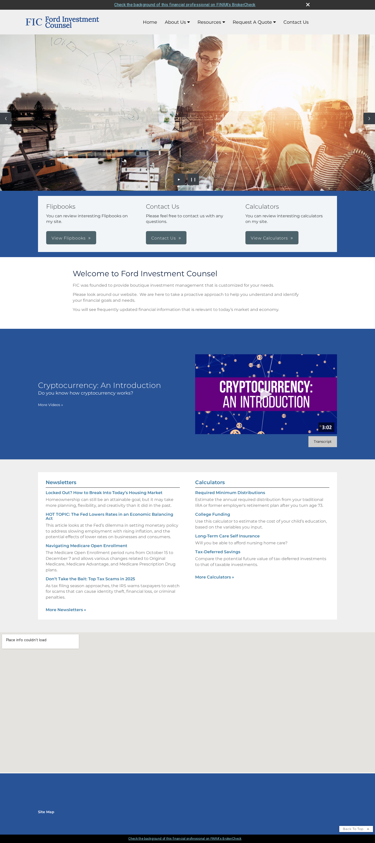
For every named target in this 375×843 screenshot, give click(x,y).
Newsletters (61, 482)
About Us (175, 22)
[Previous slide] (5, 118)
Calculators (210, 482)
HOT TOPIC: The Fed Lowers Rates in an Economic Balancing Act (109, 516)
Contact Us (296, 22)
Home (150, 22)
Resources (209, 22)
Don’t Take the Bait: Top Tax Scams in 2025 (90, 578)
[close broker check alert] (308, 5)
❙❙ (193, 179)
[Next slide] (369, 118)
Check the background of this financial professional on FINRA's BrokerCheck (184, 4)
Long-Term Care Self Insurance (227, 536)
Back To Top (354, 829)
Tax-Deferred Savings (217, 551)
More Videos (50, 405)
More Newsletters (66, 609)
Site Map (46, 812)
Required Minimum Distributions (230, 492)
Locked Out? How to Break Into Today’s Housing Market (104, 492)
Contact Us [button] (163, 238)
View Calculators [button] (269, 238)
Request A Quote (252, 22)
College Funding (212, 514)
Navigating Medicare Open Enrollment (86, 545)
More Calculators (214, 577)
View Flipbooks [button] (69, 238)
